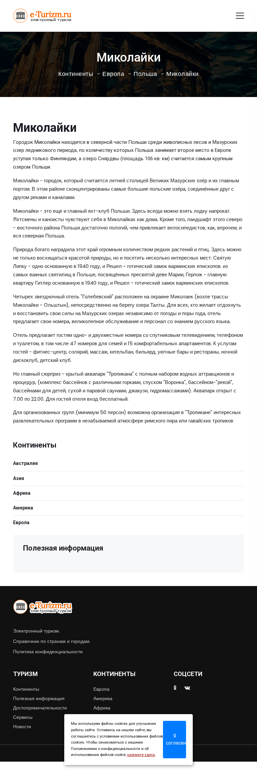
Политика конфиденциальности (48, 651)
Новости (22, 726)
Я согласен (176, 739)
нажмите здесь (141, 755)
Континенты (75, 74)
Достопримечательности (40, 707)
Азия (18, 478)
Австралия (25, 463)
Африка (21, 493)
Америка (23, 507)
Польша (145, 74)
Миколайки (182, 74)
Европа (113, 74)
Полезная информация (39, 698)
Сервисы (22, 717)
